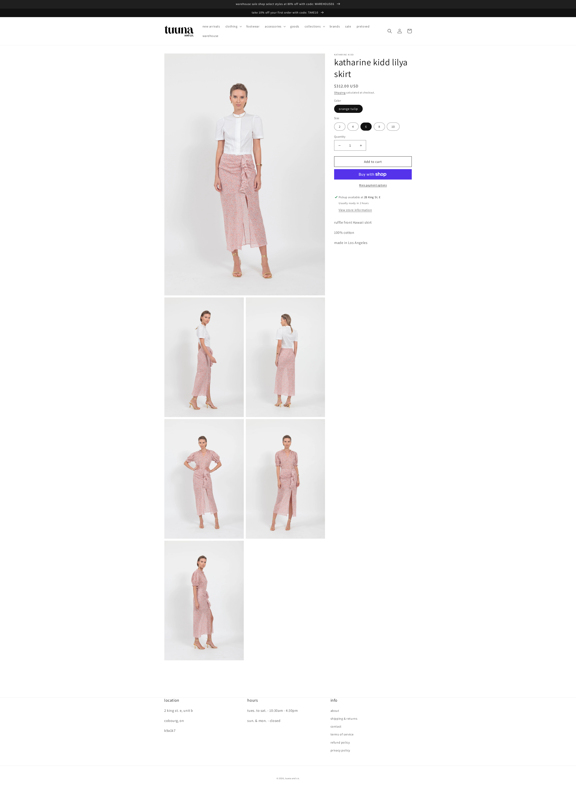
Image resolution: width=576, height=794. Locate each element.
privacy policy (340, 750)
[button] (233, 26)
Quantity (339, 137)
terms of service (342, 734)
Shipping (340, 92)
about (335, 711)
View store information (355, 210)
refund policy (340, 742)
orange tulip (348, 109)
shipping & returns (344, 719)
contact (336, 726)
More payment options (373, 185)
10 (393, 127)
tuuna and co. (292, 778)
